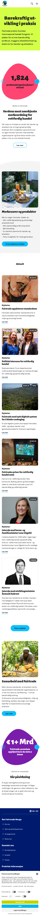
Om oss (7, 824)
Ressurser (8, 839)
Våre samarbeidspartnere (14, 829)
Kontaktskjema (10, 850)
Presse (7, 860)
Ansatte (7, 855)
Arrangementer (10, 834)
